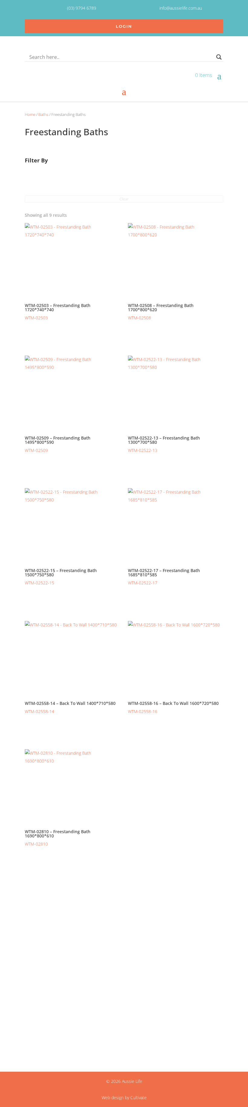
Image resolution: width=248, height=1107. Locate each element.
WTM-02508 (161, 311)
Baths (43, 114)
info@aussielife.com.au (48, 1034)
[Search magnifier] (219, 57)
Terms (31, 1001)
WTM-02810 (57, 838)
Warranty (34, 1008)
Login (124, 26)
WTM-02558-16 (173, 707)
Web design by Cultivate (124, 1097)
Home (30, 114)
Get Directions (39, 960)
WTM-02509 (57, 444)
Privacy (32, 994)
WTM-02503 (57, 311)
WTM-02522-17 (164, 577)
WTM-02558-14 (70, 707)
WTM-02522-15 (61, 577)
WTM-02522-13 (164, 444)
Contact (33, 986)
